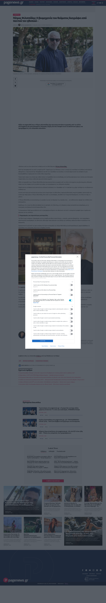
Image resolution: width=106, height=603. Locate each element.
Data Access (53, 346)
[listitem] (53, 282)
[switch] (71, 285)
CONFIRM (42, 340)
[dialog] (53, 301)
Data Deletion (45, 346)
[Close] (78, 257)
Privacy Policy (61, 346)
